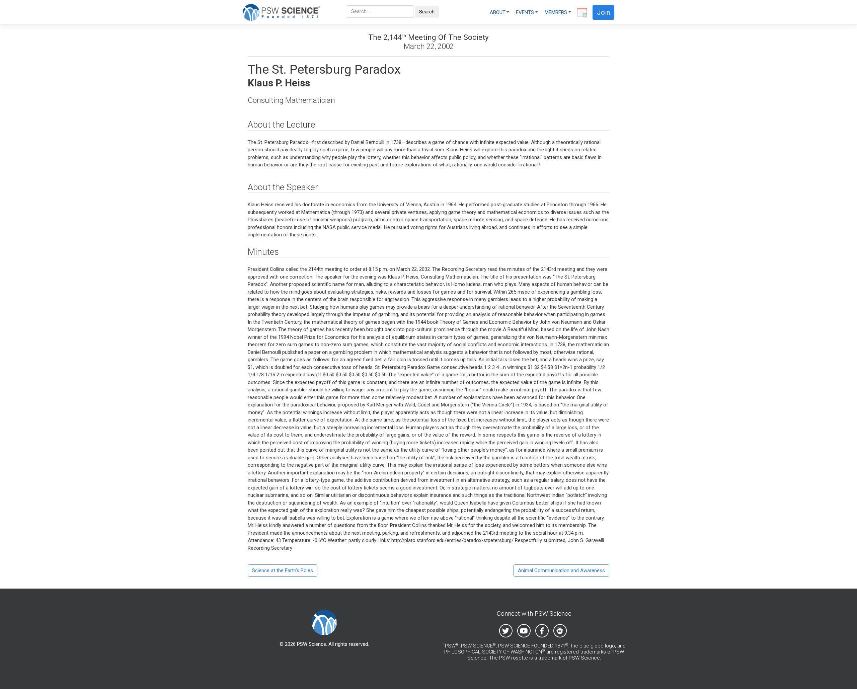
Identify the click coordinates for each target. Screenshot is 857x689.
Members (556, 12)
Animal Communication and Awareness (561, 570)
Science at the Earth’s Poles (282, 570)
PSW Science (311, 644)
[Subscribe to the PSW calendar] (580, 12)
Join (603, 12)
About (497, 12)
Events (525, 12)
